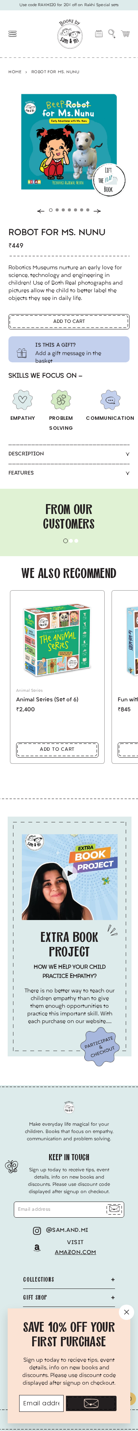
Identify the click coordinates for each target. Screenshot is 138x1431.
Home (14, 72)
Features (21, 473)
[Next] (97, 211)
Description (26, 454)
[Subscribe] (91, 1403)
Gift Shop (35, 1297)
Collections (38, 1279)
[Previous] (40, 211)
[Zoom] (65, 137)
